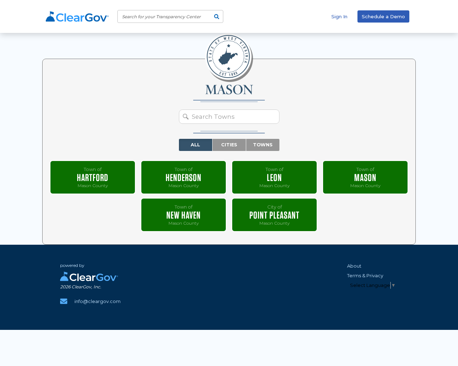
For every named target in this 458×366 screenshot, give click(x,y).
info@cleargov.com (97, 301)
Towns (263, 144)
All (195, 144)
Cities (229, 144)
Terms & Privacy (365, 275)
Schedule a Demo (383, 16)
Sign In (339, 16)
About (354, 266)
